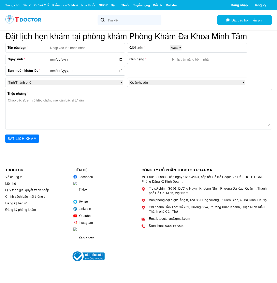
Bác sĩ (27, 5)
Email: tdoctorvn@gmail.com (169, 218)
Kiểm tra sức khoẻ (65, 5)
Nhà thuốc (88, 5)
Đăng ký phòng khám (20, 209)
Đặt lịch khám (22, 138)
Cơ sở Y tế (41, 5)
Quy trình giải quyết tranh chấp (27, 190)
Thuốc (125, 5)
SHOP (103, 5)
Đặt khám (172, 5)
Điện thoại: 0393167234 (166, 225)
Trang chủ (12, 5)
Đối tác (158, 5)
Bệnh (114, 5)
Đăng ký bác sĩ (16, 203)
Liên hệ (10, 183)
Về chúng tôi (14, 176)
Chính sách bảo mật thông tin (26, 196)
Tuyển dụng (141, 5)
